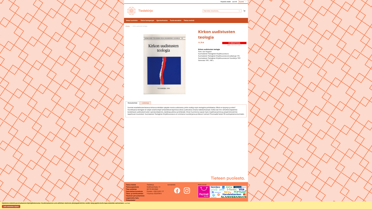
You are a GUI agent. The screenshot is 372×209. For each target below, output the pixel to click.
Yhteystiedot (130, 200)
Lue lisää (127, 203)
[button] (243, 2)
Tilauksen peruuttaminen (135, 196)
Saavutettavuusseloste (134, 191)
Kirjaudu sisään (226, 2)
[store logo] (140, 11)
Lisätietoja (145, 103)
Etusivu (128, 26)
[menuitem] (132, 20)
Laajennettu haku (132, 198)
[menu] (186, 20)
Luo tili (234, 2)
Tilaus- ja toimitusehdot (134, 193)
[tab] (132, 102)
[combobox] (222, 10)
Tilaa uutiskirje (131, 189)
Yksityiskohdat (132, 103)
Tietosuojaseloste (132, 187)
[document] (186, 205)
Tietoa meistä (131, 185)
